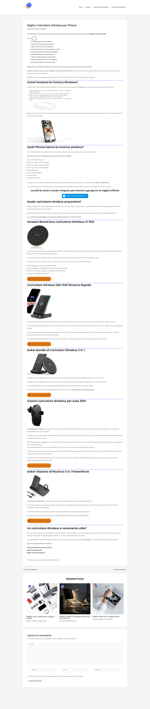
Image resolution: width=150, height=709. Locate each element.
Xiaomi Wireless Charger (36, 429)
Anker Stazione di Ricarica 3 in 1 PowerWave (44, 59)
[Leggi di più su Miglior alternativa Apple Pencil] (108, 598)
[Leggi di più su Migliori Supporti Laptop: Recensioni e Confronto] (75, 598)
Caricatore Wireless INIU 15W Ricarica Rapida (44, 52)
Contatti (87, 7)
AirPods (97, 182)
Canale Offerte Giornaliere (101, 7)
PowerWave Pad (76, 390)
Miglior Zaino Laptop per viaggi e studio (40, 617)
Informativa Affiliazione (119, 7)
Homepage (86, 539)
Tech (111, 619)
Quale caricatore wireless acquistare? (42, 46)
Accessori (43, 29)
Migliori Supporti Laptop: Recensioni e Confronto (75, 617)
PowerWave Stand (88, 390)
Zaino (45, 621)
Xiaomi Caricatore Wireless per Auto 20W (43, 57)
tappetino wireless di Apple (97, 34)
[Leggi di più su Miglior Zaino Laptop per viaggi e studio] (41, 598)
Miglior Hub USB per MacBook (36, 553)
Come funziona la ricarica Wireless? (41, 41)
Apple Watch (105, 182)
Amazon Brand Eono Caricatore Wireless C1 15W (45, 49)
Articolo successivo (120, 569)
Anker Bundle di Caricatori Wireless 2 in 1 (43, 54)
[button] (75, 196)
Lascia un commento (33, 29)
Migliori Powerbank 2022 (34, 550)
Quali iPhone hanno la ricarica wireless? (43, 44)
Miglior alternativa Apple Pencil (106, 616)
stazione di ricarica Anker (36, 501)
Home (80, 7)
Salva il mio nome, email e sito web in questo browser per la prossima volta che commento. (56, 676)
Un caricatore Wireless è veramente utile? (43, 62)
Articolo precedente (30, 569)
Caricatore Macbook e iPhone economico (39, 547)
